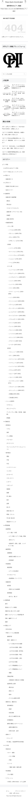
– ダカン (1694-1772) (13, 237)
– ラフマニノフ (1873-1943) (15, 362)
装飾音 (8, 489)
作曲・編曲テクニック (11, 618)
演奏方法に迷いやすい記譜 (12, 611)
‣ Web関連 (8, 770)
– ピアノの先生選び (13, 571)
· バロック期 (10, 226)
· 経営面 (9, 585)
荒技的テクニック (11, 521)
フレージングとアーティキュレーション (16, 448)
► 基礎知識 (7, 600)
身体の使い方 (10, 510)
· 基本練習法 (10, 705)
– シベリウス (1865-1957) (15, 333)
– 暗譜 (9, 709)
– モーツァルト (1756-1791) (15, 251)
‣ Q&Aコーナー (9, 190)
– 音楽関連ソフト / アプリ (15, 578)
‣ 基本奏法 (8, 452)
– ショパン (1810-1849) (14, 280)
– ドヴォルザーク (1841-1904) (16, 319)
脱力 (8, 500)
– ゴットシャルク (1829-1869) (16, 301)
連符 (8, 432)
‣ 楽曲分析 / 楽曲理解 (10, 197)
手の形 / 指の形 (11, 518)
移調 (6, 622)
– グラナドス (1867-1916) (15, 341)
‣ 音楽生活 (8, 749)
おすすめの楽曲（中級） (16, 654)
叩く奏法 (9, 496)
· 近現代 (9, 348)
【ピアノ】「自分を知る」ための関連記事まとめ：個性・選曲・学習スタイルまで (13, 147)
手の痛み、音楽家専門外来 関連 (15, 741)
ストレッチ (10, 738)
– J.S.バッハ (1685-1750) (14, 233)
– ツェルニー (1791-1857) (15, 259)
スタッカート (10, 478)
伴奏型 (8, 215)
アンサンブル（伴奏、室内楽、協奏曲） (16, 413)
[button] (24, 74)
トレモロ (9, 471)
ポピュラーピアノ (11, 408)
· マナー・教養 (10, 752)
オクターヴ (10, 474)
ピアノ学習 (5, 164)
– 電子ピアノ (11, 540)
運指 (8, 456)
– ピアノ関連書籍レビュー (15, 665)
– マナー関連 (11, 756)
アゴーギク (10, 439)
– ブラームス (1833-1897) (15, 304)
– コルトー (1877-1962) (14, 373)
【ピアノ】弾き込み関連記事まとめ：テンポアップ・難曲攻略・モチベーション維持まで (13, 140)
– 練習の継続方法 (12, 727)
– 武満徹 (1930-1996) (13, 394)
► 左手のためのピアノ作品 (11, 168)
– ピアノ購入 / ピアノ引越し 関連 (17, 536)
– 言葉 (9, 760)
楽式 (6, 603)
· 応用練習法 (10, 720)
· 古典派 (9, 244)
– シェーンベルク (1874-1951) (16, 366)
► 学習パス (7, 175)
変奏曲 (8, 418)
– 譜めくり (11, 691)
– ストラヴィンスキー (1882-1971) (16, 382)
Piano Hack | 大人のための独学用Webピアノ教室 (14, 4)
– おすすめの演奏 (12, 661)
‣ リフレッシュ (9, 778)
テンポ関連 (10, 436)
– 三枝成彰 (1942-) (13, 397)
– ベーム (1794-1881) (13, 262)
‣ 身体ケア (8, 734)
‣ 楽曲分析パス (9, 179)
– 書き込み (11, 687)
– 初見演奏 (11, 712)
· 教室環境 (9, 567)
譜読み (8, 200)
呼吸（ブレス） (11, 514)
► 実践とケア (7, 625)
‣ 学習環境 (8, 563)
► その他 (6, 745)
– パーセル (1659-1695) (14, 230)
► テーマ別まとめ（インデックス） (13, 171)
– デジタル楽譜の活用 (14, 698)
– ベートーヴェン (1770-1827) (16, 255)
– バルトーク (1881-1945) (15, 377)
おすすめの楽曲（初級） (16, 647)
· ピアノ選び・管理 (12, 532)
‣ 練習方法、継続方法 (11, 701)
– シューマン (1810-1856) (15, 284)
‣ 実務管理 (8, 582)
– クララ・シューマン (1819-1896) (16, 292)
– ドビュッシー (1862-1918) (15, 352)
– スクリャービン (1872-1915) (16, 359)
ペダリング (10, 485)
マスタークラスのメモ (13, 208)
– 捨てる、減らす (12, 596)
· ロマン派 (9, 266)
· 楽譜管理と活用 (11, 683)
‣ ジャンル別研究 (9, 401)
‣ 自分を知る (8, 629)
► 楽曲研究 (7, 193)
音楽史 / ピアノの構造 (11, 607)
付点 (8, 463)
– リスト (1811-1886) (13, 288)
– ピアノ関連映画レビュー (15, 669)
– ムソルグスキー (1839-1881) (16, 312)
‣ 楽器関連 (8, 529)
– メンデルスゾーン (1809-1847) (16, 277)
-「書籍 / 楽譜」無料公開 (14, 767)
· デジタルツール (11, 574)
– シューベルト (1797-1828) (15, 269)
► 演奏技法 (7, 421)
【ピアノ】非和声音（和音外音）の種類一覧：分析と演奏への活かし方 (13, 133)
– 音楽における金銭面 (14, 589)
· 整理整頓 (9, 592)
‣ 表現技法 (8, 425)
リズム (8, 428)
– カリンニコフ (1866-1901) (15, 337)
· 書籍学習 (9, 636)
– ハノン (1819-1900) (13, 297)
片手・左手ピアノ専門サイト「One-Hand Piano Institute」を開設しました (13, 127)
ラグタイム (10, 405)
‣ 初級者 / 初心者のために (12, 186)
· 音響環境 (9, 553)
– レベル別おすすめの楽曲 (15, 643)
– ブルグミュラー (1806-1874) (16, 273)
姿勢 (8, 503)
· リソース (9, 763)
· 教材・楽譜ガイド (12, 640)
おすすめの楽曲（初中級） (17, 651)
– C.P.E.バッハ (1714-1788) (15, 240)
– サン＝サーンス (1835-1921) (16, 308)
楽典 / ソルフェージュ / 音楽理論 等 (14, 614)
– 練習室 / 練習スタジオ (14, 556)
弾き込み (9, 204)
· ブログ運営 (10, 774)
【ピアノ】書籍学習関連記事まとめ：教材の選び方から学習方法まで (13, 153)
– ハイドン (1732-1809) (14, 248)
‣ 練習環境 (8, 549)
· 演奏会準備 (10, 676)
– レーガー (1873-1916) (14, 344)
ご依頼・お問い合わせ (14, 793)
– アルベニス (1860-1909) (15, 330)
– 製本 (9, 694)
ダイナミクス (10, 443)
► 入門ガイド (7, 182)
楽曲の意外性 (10, 219)
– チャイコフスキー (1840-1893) (16, 315)
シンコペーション (11, 467)
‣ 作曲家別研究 (9, 222)
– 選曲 (9, 672)
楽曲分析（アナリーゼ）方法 (14, 211)
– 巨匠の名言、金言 (13, 730)
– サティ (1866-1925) (13, 355)
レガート (9, 481)
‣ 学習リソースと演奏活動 (12, 632)
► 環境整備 (7, 525)
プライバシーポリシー (20, 791)
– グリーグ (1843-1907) (14, 322)
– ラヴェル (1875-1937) (14, 370)
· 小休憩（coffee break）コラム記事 (16, 781)
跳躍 (8, 492)
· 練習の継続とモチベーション (15, 723)
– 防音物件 (11, 560)
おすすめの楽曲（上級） (16, 658)
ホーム (7, 791)
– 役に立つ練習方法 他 (14, 716)
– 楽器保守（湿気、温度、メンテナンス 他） (17, 544)
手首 (8, 460)
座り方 (8, 507)
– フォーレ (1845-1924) (14, 326)
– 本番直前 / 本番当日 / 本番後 (16, 680)
